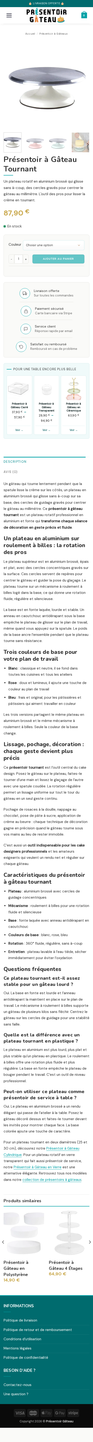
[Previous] (11, 86)
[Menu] (9, 15)
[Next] (82, 86)
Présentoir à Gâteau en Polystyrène (16, 1268)
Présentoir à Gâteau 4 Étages (66, 1265)
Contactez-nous (17, 1384)
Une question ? (16, 1394)
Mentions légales (17, 1348)
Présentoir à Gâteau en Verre (38, 1167)
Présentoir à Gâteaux (53, 33)
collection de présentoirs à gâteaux (51, 1179)
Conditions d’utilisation (22, 1339)
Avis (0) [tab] (11, 472)
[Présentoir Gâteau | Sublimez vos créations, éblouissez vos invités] (46, 15)
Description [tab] (15, 462)
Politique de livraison (20, 1320)
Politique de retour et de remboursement (38, 1329)
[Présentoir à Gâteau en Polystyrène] (24, 1233)
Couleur (15, 244)
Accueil (30, 33)
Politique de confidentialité (26, 1357)
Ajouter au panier (58, 259)
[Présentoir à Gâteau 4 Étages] (69, 1233)
